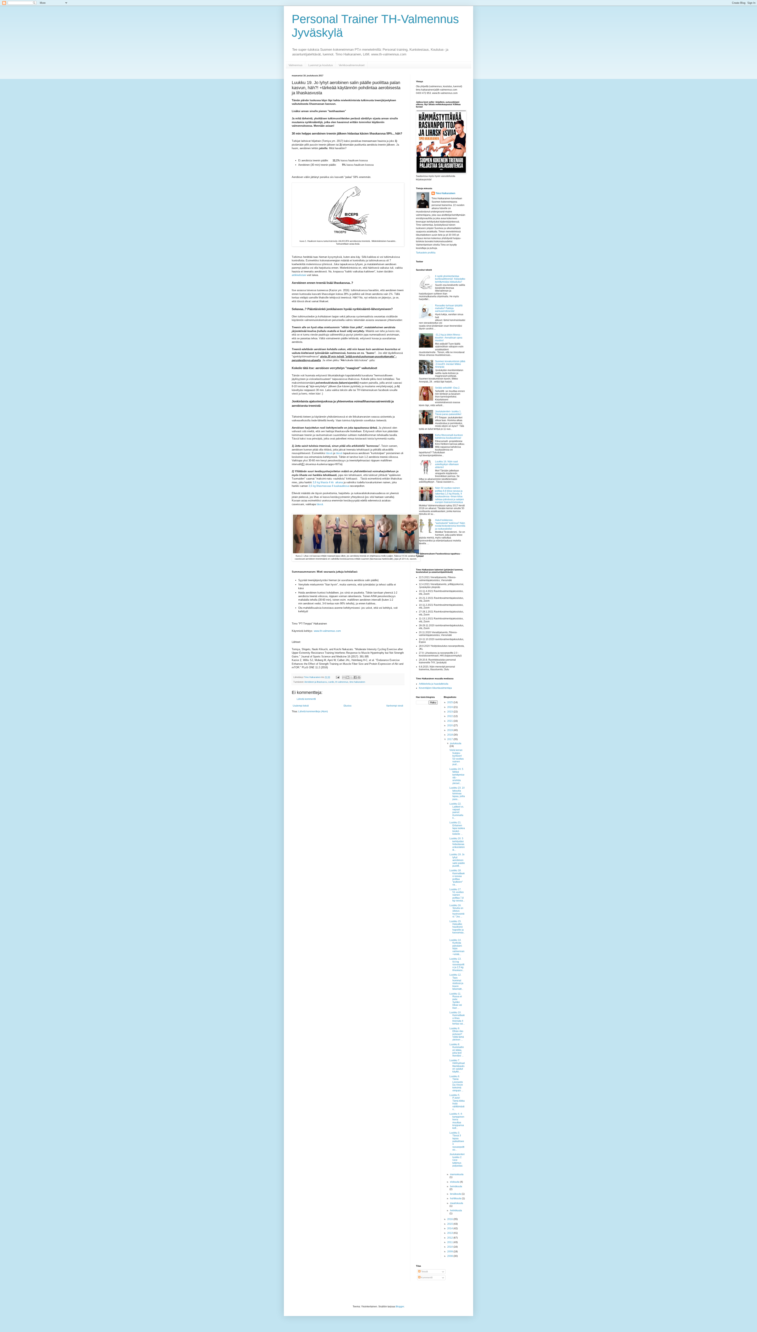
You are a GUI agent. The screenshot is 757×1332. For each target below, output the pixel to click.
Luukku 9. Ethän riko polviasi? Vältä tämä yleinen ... (456, 1034)
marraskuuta (456, 1174)
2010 (450, 1246)
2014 (450, 1228)
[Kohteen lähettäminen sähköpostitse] (344, 677)
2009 (450, 1251)
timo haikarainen (357, 682)
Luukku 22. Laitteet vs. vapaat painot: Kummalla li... (456, 810)
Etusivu (347, 705)
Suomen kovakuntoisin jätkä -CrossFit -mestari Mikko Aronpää (450, 364)
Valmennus (295, 65)
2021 (450, 721)
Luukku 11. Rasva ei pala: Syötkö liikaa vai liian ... (455, 1000)
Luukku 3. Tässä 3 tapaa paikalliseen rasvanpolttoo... (456, 1141)
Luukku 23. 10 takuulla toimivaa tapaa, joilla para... (457, 793)
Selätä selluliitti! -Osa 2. (447, 387)
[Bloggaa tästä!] (348, 677)
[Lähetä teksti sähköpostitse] (337, 677)
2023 (450, 711)
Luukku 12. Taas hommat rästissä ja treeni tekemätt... (456, 981)
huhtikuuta (456, 1198)
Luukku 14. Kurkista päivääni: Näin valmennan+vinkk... (456, 947)
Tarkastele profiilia (425, 252)
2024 (450, 707)
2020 (450, 725)
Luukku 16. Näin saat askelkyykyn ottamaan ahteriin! (447, 464)
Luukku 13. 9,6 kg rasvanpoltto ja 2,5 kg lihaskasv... (456, 964)
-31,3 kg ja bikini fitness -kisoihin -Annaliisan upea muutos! (448, 337)
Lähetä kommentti (306, 699)
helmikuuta (456, 1210)
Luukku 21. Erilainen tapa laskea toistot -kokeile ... (457, 828)
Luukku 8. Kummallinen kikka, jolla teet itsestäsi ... (456, 1050)
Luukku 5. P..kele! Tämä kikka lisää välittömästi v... (457, 1102)
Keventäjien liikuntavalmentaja (435, 688)
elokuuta (455, 1182)
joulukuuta (455, 743)
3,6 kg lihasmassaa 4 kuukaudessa (329, 485)
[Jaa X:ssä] (351, 677)
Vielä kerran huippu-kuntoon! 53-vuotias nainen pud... (456, 757)
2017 (450, 739)
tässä (329, 453)
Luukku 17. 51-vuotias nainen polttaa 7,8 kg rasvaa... (457, 895)
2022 (450, 716)
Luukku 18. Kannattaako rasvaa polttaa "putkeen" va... (457, 877)
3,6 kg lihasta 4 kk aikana (328, 482)
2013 (450, 1233)
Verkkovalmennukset (352, 65)
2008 (450, 1256)
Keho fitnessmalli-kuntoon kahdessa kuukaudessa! (449, 436)
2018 (450, 734)
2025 (450, 702)
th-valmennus (341, 682)
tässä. (320, 504)
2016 (450, 1219)
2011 (450, 1242)
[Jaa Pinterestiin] (359, 677)
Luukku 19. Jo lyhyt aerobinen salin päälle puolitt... (457, 860)
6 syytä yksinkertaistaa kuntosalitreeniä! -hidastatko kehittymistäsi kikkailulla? (450, 279)
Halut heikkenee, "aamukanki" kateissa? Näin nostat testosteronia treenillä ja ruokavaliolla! (450, 524)
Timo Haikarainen (445, 193)
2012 (450, 1237)
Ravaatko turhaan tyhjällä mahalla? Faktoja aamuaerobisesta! (448, 308)
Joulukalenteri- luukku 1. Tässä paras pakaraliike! (448, 413)
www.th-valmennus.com (327, 630)
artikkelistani (299, 275)
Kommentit (426, 1277)
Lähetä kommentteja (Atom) (313, 711)
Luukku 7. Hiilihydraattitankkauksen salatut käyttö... (457, 1066)
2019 (450, 730)
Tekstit (424, 1271)
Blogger (400, 1306)
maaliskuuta (456, 1203)
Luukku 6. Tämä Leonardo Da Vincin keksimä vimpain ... (456, 1083)
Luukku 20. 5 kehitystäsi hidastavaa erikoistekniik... (457, 844)
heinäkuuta (456, 1186)
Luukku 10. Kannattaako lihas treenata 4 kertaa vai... (457, 1018)
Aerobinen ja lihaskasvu (315, 682)
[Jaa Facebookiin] (355, 677)
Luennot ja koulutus (320, 65)
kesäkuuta (456, 1194)
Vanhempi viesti (394, 705)
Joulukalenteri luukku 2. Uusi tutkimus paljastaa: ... (457, 1161)
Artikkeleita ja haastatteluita (433, 683)
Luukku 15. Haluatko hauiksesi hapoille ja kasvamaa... (457, 928)
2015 (450, 1224)
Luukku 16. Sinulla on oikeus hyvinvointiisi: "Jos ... (456, 911)
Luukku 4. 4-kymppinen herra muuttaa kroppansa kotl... (456, 1120)
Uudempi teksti (301, 705)
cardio (331, 682)
